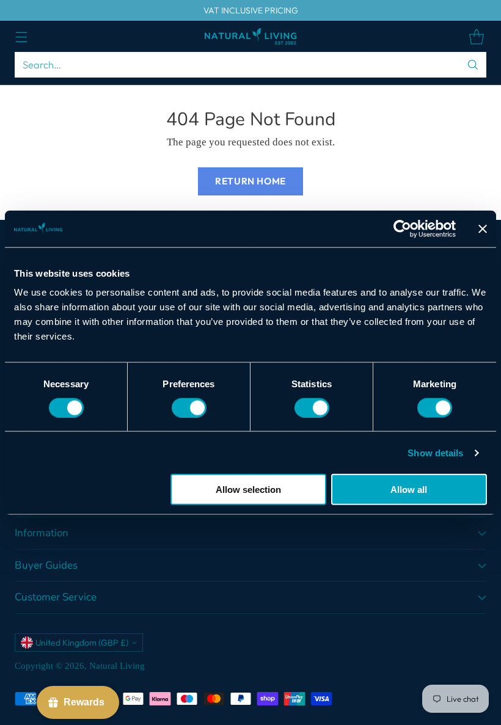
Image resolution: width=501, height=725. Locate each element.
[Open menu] (21, 36)
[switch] (189, 407)
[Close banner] (482, 228)
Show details (435, 452)
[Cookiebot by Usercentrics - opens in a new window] (402, 228)
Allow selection (248, 489)
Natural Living (117, 666)
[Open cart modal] (476, 36)
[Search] (472, 65)
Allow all (408, 489)
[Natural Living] (250, 36)
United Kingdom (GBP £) (81, 642)
